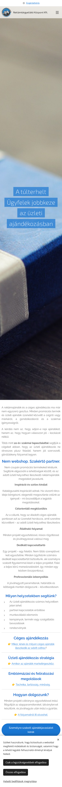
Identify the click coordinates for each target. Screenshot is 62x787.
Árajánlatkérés (33, 3)
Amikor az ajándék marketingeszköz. (33, 663)
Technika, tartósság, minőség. (33, 684)
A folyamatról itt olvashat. (33, 714)
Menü (57, 12)
